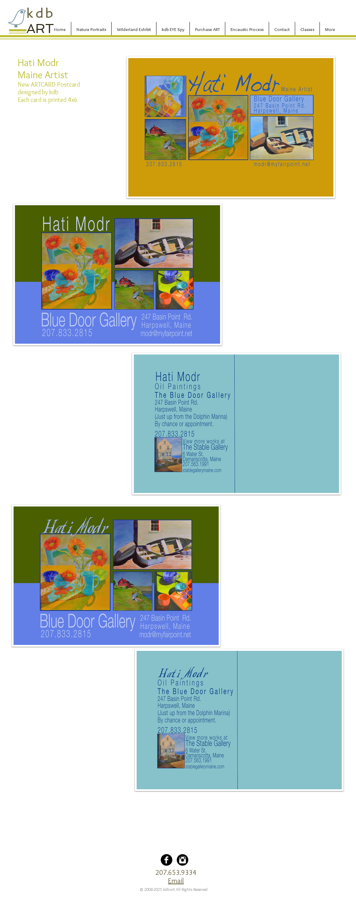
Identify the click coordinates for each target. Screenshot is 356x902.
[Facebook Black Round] (166, 860)
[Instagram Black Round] (182, 860)
